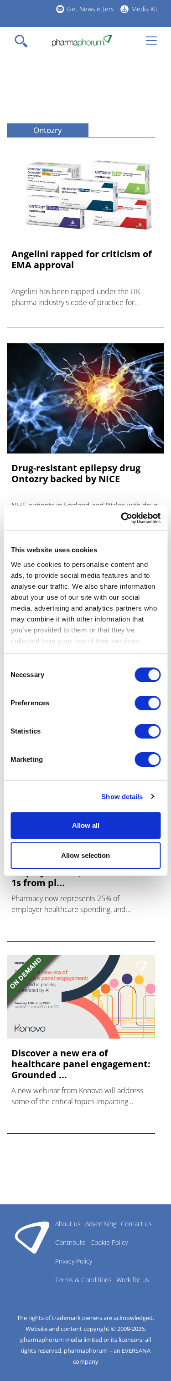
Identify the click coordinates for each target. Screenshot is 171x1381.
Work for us (132, 1279)
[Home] (81, 41)
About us (68, 1223)
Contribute (70, 1242)
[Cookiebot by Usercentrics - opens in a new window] (122, 518)
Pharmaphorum (32, 1237)
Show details (122, 796)
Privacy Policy (73, 1261)
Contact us (136, 1223)
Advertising (100, 1223)
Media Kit (144, 9)
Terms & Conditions (83, 1279)
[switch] (148, 703)
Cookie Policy (109, 1242)
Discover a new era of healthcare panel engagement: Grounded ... (80, 1064)
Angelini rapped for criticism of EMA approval (81, 259)
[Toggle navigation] (23, 41)
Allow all (85, 825)
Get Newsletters (90, 9)
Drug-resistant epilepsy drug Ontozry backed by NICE (75, 473)
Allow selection (85, 855)
